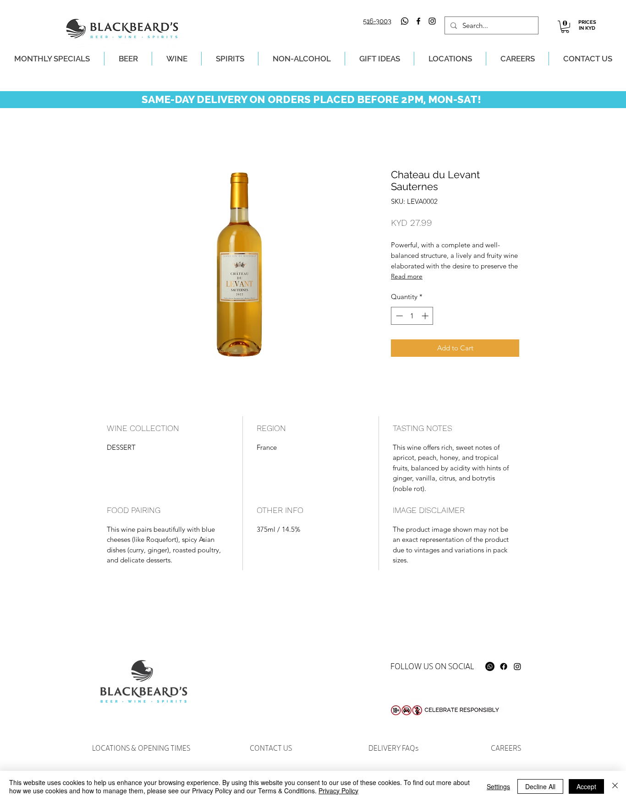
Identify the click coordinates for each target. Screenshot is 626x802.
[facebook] (418, 21)
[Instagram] (517, 666)
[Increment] (426, 315)
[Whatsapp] (404, 21)
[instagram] (432, 21)
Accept (586, 786)
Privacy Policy (338, 790)
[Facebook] (503, 666)
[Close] (615, 786)
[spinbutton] (412, 315)
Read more (407, 276)
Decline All (540, 786)
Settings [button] (498, 786)
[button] (565, 27)
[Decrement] (398, 315)
